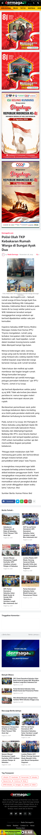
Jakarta (26, 784)
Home (9, 825)
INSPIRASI (31, 8)
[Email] (30, 501)
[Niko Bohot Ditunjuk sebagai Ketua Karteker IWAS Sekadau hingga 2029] (7, 700)
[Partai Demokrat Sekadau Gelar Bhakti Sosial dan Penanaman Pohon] (30, 581)
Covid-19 (17, 781)
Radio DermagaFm (27, 822)
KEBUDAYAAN (6, 8)
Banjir (24, 781)
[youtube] (20, 813)
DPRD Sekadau (7, 784)
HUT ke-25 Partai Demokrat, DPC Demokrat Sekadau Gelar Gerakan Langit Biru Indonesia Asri (30, 532)
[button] (2, 3)
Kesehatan (14, 777)
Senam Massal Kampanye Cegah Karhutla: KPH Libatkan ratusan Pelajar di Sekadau (10, 562)
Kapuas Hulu (7, 781)
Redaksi (15, 825)
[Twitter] (17, 501)
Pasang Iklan (20, 828)
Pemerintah (25, 777)
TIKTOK (23, 8)
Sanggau (18, 784)
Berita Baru (6, 634)
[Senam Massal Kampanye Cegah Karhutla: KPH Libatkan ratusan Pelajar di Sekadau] (11, 550)
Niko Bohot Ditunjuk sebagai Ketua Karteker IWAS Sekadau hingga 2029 (26, 699)
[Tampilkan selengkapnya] (34, 501)
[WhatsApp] (22, 501)
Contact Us (24, 825)
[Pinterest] (26, 501)
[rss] (30, 813)
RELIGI (15, 8)
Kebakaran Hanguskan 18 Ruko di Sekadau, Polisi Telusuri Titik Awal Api (10, 531)
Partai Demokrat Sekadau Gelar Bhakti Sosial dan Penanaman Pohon (30, 592)
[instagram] (25, 813)
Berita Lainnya (33, 634)
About (32, 825)
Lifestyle (5, 777)
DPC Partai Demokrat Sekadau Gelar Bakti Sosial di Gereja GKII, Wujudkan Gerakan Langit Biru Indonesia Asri (10, 596)
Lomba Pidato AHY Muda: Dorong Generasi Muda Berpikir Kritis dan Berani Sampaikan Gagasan (30, 563)
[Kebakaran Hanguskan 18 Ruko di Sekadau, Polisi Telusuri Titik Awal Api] (11, 519)
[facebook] (11, 813)
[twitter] (16, 813)
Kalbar (34, 784)
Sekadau (34, 777)
